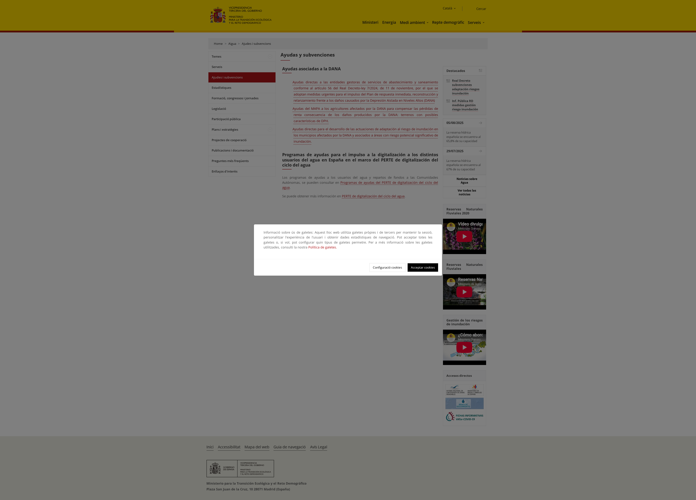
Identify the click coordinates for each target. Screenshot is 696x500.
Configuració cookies (387, 267)
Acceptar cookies (423, 267)
